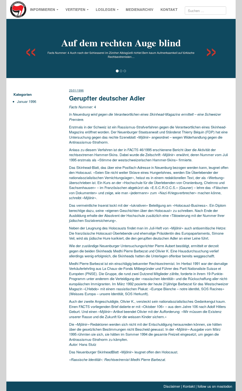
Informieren (43, 9)
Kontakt (168, 9)
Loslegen (106, 9)
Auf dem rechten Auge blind (121, 42)
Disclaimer (172, 386)
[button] (26, 48)
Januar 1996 (26, 101)
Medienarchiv (139, 9)
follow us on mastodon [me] (215, 386)
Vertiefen (75, 9)
